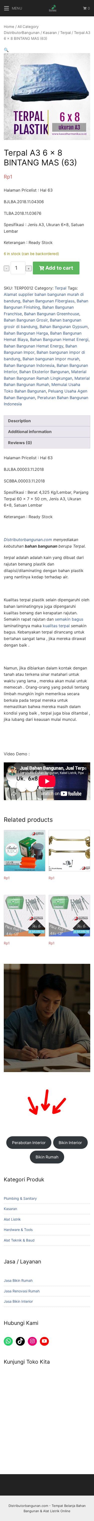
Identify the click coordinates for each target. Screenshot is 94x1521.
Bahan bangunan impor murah (51, 358)
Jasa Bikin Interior (18, 1301)
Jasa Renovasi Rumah (22, 1291)
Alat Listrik (12, 1219)
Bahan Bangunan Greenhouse (51, 313)
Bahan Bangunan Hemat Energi (59, 339)
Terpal (65, 32)
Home (9, 26)
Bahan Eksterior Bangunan (44, 371)
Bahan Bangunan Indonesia (29, 365)
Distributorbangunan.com (28, 539)
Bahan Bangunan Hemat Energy (33, 345)
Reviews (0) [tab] (20, 442)
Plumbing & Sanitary (20, 1198)
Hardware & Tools (18, 1229)
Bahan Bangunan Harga (26, 333)
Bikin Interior (70, 1142)
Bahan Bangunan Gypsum (64, 326)
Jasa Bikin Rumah (18, 1280)
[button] (6, 49)
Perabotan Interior (29, 1142)
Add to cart (59, 268)
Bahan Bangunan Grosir (26, 320)
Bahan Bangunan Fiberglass (48, 300)
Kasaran (50, 32)
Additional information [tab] (30, 431)
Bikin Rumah (47, 1157)
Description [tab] (19, 420)
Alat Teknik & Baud (19, 1240)
